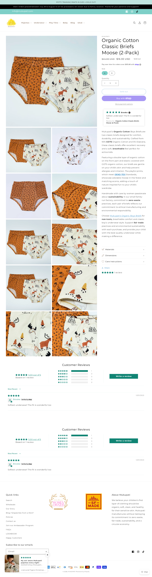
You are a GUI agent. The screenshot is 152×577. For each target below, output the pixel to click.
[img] (14, 396)
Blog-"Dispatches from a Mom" (20, 513)
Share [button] (107, 268)
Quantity (105, 78)
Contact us (11, 521)
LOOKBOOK (11, 534)
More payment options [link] (124, 104)
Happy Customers (14, 538)
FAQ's (8, 530)
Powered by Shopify (82, 571)
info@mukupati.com (22, 11)
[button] (26, 22)
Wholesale (10, 505)
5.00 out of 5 (34, 375)
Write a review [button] (124, 376)
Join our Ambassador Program (19, 525)
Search (9, 500)
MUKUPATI (72, 571)
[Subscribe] (46, 551)
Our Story (10, 509)
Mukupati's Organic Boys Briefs (125, 216)
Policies (9, 517)
